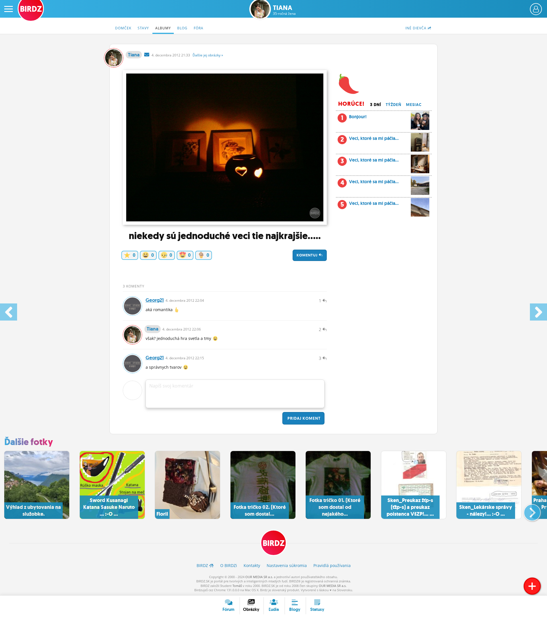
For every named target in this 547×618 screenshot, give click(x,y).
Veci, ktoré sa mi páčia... (369, 139)
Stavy (143, 28)
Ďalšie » (208, 55)
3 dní (375, 104)
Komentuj (308, 255)
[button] (527, 510)
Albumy (163, 28)
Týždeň (393, 104)
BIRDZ (274, 543)
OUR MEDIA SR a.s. (259, 577)
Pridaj (303, 418)
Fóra (198, 28)
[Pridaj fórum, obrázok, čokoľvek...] (532, 586)
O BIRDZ (228, 565)
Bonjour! (354, 118)
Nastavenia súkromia (287, 565)
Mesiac (414, 104)
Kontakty (252, 565)
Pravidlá (332, 565)
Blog (182, 28)
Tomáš (237, 586)
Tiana (284, 10)
